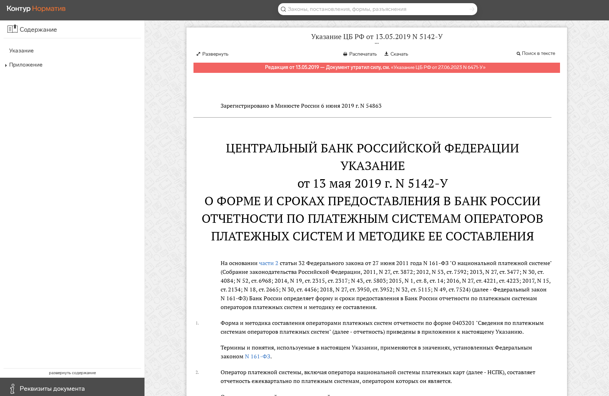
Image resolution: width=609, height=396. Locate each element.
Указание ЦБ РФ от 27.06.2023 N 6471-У (438, 67)
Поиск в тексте (538, 53)
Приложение (26, 64)
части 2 (268, 262)
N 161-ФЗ (257, 356)
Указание (21, 50)
